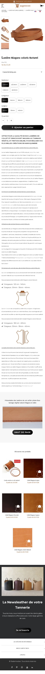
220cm (28, 100)
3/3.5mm (32, 84)
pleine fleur (33, 152)
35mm (12, 110)
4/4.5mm (14, 90)
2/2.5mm (14, 84)
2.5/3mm (23, 84)
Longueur (5, 96)
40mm (20, 110)
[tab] (22, 71)
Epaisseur (5, 80)
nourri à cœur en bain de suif (33, 161)
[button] (22, 72)
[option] (40, 11)
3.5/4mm (5, 90)
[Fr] (36, 11)
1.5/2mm (5, 84)
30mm (5, 110)
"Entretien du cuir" (27, 386)
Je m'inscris (22, 630)
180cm (20, 100)
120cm (5, 100)
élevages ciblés (35, 196)
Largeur (4, 106)
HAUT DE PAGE (22, 432)
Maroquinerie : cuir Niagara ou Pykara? (27, 257)
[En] (40, 11)
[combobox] (36, 11)
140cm (12, 100)
